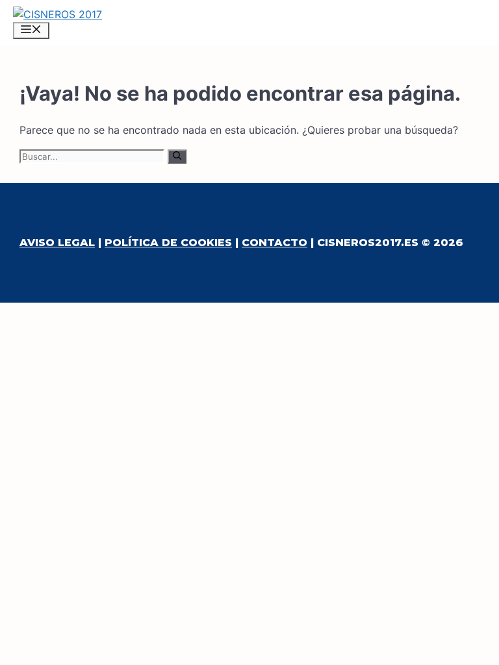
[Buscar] (177, 156)
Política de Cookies (168, 242)
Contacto (274, 242)
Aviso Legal (57, 242)
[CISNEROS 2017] (57, 14)
